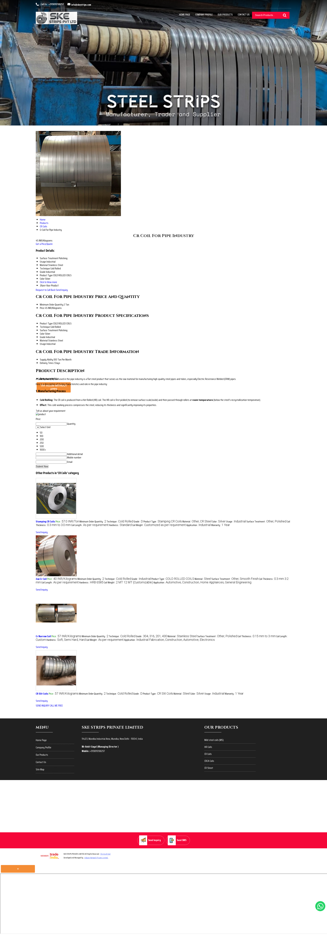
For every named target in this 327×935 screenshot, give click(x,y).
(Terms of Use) (105, 853)
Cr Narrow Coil (43, 636)
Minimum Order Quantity (51, 304)
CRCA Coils (209, 761)
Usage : (236, 521)
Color (42, 334)
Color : (219, 521)
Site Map (40, 769)
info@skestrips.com (81, 5)
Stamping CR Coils (45, 521)
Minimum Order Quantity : (93, 521)
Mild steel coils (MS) (214, 740)
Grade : (138, 521)
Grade (42, 337)
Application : (198, 525)
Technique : (120, 521)
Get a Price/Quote (44, 244)
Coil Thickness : (257, 636)
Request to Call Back (45, 290)
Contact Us (244, 14)
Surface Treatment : (266, 521)
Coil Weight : (159, 525)
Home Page (184, 14)
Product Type (46, 323)
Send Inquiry (62, 290)
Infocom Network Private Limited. (96, 857)
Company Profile (204, 14)
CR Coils (208, 754)
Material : (197, 521)
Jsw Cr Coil (41, 579)
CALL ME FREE (56, 705)
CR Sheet (208, 768)
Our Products (225, 14)
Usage (43, 344)
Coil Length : (89, 525)
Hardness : (120, 525)
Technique (45, 327)
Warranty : (220, 525)
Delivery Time (46, 363)
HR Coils (208, 747)
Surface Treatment (49, 330)
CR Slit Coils (42, 694)
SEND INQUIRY (42, 705)
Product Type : (162, 521)
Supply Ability (46, 359)
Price (42, 308)
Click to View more (48, 282)
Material (44, 340)
